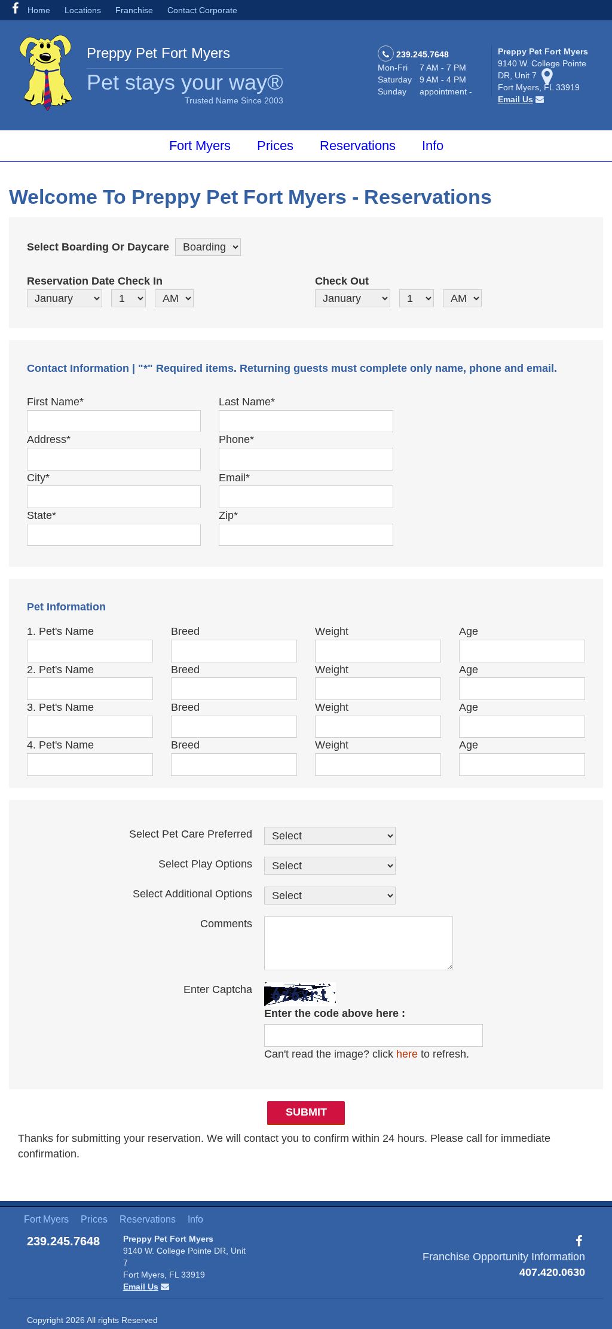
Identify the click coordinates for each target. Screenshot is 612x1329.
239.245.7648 (422, 54)
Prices (275, 145)
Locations (83, 10)
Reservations (358, 145)
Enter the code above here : (334, 1013)
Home (38, 10)
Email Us (515, 99)
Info (432, 145)
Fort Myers (200, 145)
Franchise (134, 10)
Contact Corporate (202, 10)
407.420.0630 (552, 1272)
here (407, 1054)
